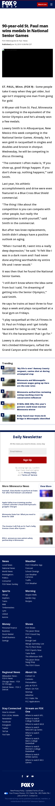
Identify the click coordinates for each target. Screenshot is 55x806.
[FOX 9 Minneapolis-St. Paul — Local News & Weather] (10, 4)
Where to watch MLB (34, 724)
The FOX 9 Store (32, 665)
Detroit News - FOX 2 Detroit (11, 688)
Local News (7, 565)
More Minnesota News (15, 486)
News (25, 41)
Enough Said (30, 640)
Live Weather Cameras (31, 575)
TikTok (5, 731)
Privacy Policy (30, 472)
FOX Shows (30, 627)
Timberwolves (8, 607)
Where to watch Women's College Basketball (32, 749)
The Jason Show (32, 631)
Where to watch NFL (34, 715)
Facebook (6, 721)
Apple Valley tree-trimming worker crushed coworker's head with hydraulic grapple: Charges (19, 504)
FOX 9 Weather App (33, 565)
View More (46, 486)
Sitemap (28, 692)
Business (6, 631)
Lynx (4, 610)
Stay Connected (11, 708)
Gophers (5, 598)
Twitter (5, 728)
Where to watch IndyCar (32, 734)
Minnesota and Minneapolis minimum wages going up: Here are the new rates (33, 383)
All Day (28, 637)
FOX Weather (31, 583)
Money (6, 624)
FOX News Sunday (10, 584)
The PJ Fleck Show (33, 647)
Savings (5, 640)
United (5, 614)
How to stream (8, 712)
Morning (30, 591)
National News (8, 568)
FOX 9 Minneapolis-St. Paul (12, 41)
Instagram (6, 725)
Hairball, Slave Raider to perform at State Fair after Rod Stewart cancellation (20, 491)
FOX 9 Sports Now (33, 650)
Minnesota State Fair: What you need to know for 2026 (18, 515)
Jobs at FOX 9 (31, 685)
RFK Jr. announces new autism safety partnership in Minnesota (17, 539)
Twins (4, 601)
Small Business (8, 637)
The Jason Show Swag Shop (32, 660)
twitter (27, 776)
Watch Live (42, 4)
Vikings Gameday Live (34, 643)
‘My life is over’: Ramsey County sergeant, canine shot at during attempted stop (33, 371)
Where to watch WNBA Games (32, 755)
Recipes (28, 601)
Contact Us (30, 676)
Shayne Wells (31, 594)
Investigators (7, 574)
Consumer (6, 581)
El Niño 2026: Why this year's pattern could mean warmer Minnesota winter (31, 407)
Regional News (11, 672)
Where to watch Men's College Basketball (32, 741)
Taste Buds (30, 653)
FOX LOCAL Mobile (10, 715)
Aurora (5, 617)
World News (7, 571)
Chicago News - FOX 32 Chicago (11, 682)
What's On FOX (31, 688)
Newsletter (7, 718)
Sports (6, 591)
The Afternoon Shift (33, 656)
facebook (22, 776)
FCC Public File (31, 698)
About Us (30, 672)
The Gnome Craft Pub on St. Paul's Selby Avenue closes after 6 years (19, 527)
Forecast (29, 568)
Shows (29, 624)
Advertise (29, 695)
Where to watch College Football (32, 719)
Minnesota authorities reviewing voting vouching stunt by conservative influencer (34, 395)
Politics (5, 577)
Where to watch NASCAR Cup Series (33, 728)
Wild (4, 604)
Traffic (28, 580)
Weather (30, 561)
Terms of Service (29, 475)
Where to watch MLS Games (34, 761)
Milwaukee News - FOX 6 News (10, 677)
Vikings (5, 594)
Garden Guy (30, 598)
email (32, 776)
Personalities (30, 682)
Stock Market (8, 634)
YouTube (6, 734)
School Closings (32, 571)
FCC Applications (32, 701)
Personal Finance (9, 627)
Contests (29, 679)
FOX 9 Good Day (32, 634)
